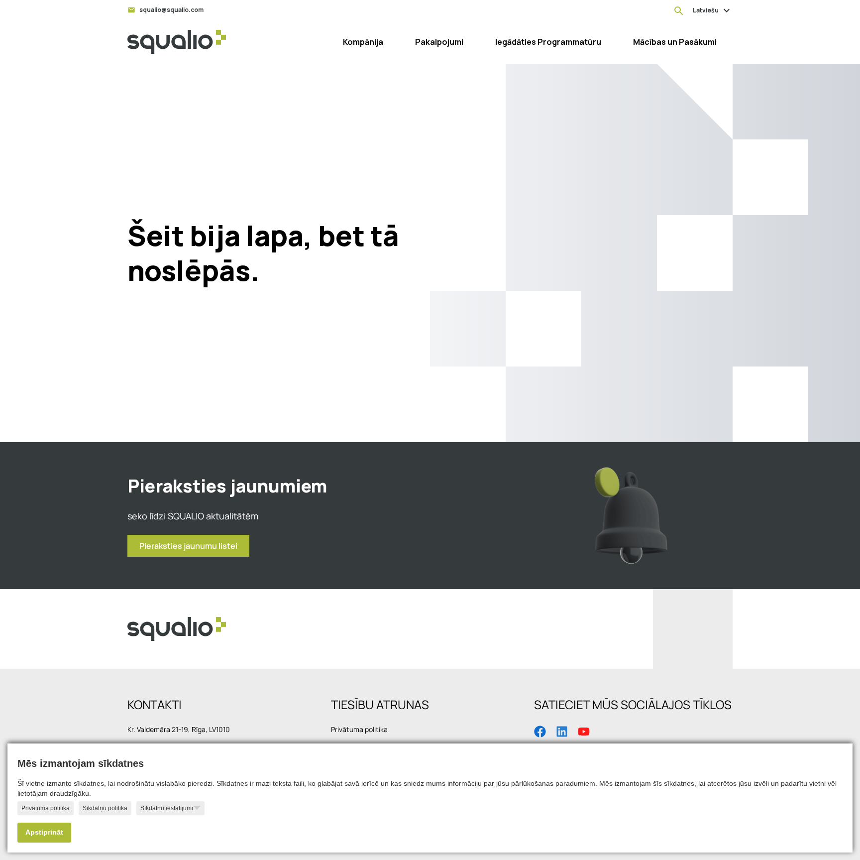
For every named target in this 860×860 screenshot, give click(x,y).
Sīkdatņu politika (105, 808)
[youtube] (584, 731)
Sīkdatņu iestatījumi (166, 808)
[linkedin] (562, 731)
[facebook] (540, 731)
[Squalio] (176, 42)
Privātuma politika (45, 808)
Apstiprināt (44, 832)
